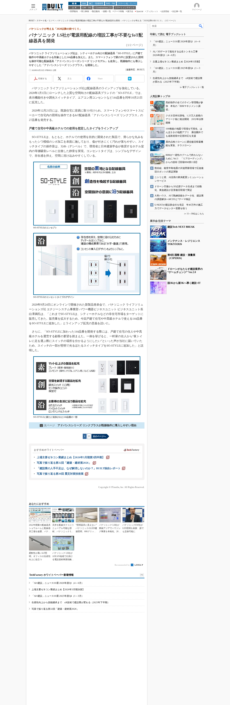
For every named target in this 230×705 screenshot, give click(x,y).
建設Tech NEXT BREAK (181, 227)
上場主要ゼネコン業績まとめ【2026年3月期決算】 (58, 589)
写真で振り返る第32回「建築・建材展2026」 (55, 609)
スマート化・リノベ (45, 20)
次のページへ (99, 436)
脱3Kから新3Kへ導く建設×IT (184, 283)
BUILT (31, 20)
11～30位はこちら (195, 213)
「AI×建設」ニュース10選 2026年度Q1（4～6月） (58, 583)
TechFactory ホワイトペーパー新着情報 (51, 575)
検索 (201, 25)
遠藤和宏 (130, 69)
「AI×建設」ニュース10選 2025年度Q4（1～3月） (58, 596)
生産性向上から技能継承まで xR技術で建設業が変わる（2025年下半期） (71, 602)
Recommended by (122, 565)
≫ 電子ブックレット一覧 (192, 87)
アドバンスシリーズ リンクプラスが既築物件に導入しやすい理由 (88, 425)
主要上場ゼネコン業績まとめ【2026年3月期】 (177, 61)
